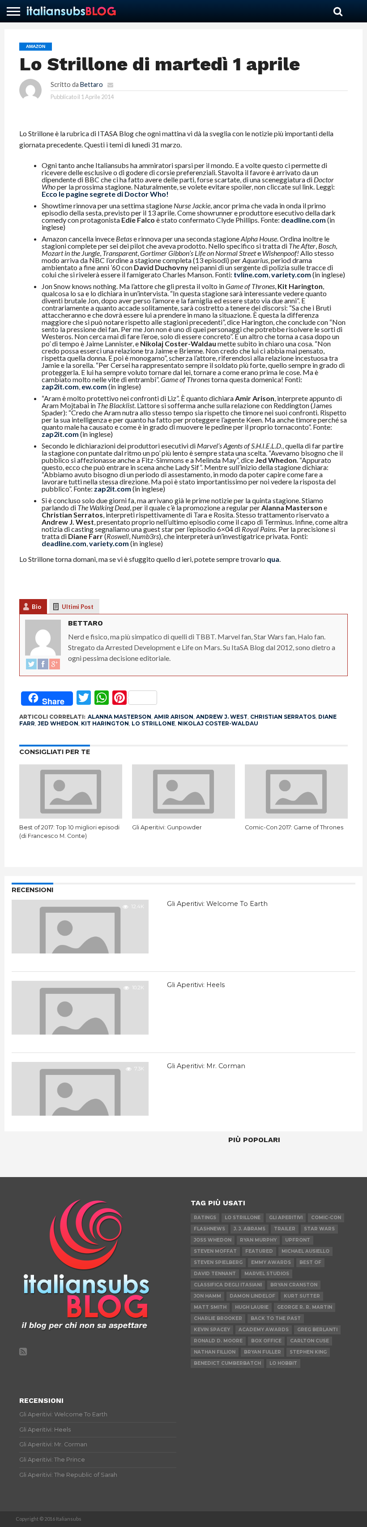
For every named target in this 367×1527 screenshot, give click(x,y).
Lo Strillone (153, 723)
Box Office (266, 1341)
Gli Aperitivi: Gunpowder (167, 827)
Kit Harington (105, 723)
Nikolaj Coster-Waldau (218, 723)
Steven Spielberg (218, 1262)
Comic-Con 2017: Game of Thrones (294, 827)
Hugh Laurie (252, 1307)
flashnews (209, 1229)
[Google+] (54, 664)
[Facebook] (43, 664)
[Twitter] (31, 664)
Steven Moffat (215, 1251)
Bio (36, 606)
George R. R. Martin (304, 1307)
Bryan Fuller (262, 1352)
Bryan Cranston (293, 1285)
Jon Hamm (207, 1296)
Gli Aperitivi (286, 1218)
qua (273, 559)
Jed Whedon (58, 723)
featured (259, 1251)
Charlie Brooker (218, 1318)
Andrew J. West (222, 716)
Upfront (297, 1240)
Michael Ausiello (305, 1251)
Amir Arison (173, 716)
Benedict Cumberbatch (227, 1363)
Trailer (284, 1229)
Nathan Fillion (214, 1352)
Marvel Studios (266, 1274)
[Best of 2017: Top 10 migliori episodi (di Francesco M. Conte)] (70, 815)
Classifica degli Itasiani (228, 1285)
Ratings (205, 1218)
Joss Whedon (212, 1240)
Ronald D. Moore (218, 1341)
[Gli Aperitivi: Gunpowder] (183, 815)
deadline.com (303, 220)
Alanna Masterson (119, 716)
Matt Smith (210, 1307)
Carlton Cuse (309, 1341)
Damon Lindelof (252, 1296)
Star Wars (319, 1229)
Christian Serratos (283, 716)
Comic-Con (326, 1218)
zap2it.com (60, 386)
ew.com (94, 386)
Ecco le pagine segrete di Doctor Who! (105, 194)
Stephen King (308, 1352)
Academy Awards (264, 1330)
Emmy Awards (271, 1262)
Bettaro (91, 84)
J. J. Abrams (249, 1229)
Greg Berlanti (317, 1330)
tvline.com (251, 274)
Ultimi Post (78, 606)
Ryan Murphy (258, 1240)
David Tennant (215, 1274)
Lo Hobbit (283, 1363)
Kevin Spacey (212, 1330)
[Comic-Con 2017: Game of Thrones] (296, 815)
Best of (310, 1262)
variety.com (291, 274)
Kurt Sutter (302, 1296)
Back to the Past (276, 1318)
